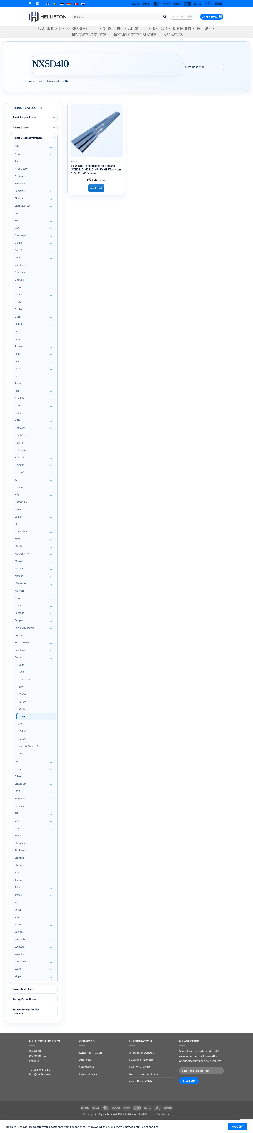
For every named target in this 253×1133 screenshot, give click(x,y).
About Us (85, 1059)
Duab (18, 316)
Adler (18, 146)
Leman (18, 516)
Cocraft (19, 250)
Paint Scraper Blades (117, 29)
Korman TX (21, 501)
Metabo (19, 575)
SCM (17, 791)
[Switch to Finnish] (47, 3)
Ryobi (18, 768)
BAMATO (20, 183)
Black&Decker (22, 205)
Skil (17, 820)
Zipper (18, 976)
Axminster (20, 176)
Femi (17, 361)
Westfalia (20, 939)
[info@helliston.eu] (38, 3)
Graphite (19, 398)
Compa (18, 257)
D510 (21, 664)
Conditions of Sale (140, 1081)
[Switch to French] (75, 3)
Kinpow (19, 487)
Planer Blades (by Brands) (62, 29)
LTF (17, 524)
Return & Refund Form (143, 1074)
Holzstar (19, 464)
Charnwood (21, 235)
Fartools (19, 346)
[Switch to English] (82, 3)
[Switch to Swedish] (54, 3)
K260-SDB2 (24, 679)
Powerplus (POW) (24, 627)
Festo (18, 383)
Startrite (19, 857)
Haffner (19, 412)
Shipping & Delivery (141, 1052)
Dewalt (19, 294)
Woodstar (20, 946)
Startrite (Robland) (28, 746)
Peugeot (19, 620)
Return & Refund (140, 1066)
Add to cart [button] (96, 188)
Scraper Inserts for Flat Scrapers (181, 29)
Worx (18, 968)
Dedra (18, 287)
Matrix (18, 561)
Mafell (18, 538)
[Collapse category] (54, 138)
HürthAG (20, 472)
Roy (17, 761)
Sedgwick (20, 798)
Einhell (18, 324)
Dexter (18, 301)
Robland (66, 81)
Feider (18, 353)
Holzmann (20, 449)
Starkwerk (20, 850)
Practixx (19, 635)
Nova (18, 598)
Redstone (20, 649)
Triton (18, 887)
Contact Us (86, 1066)
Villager (19, 917)
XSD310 (22, 753)
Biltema (19, 198)
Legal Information (90, 1052)
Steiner (18, 865)
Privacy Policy (88, 1074)
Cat (17, 227)
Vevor (18, 909)
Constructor (21, 264)
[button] (181, 17)
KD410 (22, 686)
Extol (17, 338)
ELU (17, 331)
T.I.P (17, 872)
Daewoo (19, 279)
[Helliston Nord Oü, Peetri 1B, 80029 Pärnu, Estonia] (30, 3)
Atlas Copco (21, 168)
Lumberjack (21, 531)
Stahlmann (20, 842)
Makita (18, 546)
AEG (17, 153)
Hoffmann (20, 427)
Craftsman (20, 272)
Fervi (17, 375)
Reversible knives (89, 35)
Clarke (18, 242)
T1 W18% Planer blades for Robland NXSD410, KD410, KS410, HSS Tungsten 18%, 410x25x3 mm (96, 169)
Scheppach (20, 783)
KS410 (22, 701)
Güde (18, 405)
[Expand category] (54, 117)
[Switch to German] (68, 3)
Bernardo (20, 190)
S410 (21, 723)
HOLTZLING (21, 435)
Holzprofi (19, 457)
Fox (17, 390)
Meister (19, 568)
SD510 (22, 738)
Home (32, 81)
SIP (16, 813)
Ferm (17, 368)
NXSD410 (23, 716)
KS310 (22, 694)
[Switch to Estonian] (61, 3)
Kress (18, 509)
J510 (21, 672)
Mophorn (19, 590)
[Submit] (165, 17)
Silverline (19, 805)
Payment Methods (141, 1059)
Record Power (22, 642)
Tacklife (19, 879)
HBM (17, 420)
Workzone (20, 961)
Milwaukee (20, 583)
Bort (17, 213)
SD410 (22, 731)
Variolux (19, 902)
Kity (17, 494)
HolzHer (19, 442)
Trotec (18, 894)
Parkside (19, 612)
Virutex (19, 924)
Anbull (18, 161)
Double (18, 309)
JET (17, 479)
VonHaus (19, 931)
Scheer (18, 776)
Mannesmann (22, 553)
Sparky (18, 828)
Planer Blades (21, 127)
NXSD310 (23, 709)
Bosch (18, 220)
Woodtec (19, 954)
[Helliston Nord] (47, 16)
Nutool (18, 605)
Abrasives (173, 35)
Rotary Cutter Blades (135, 35)
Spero (18, 835)
